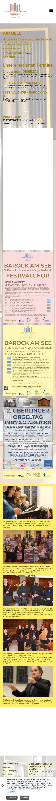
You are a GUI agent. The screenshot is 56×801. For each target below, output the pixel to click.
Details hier (40, 120)
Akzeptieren (11, 798)
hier (31, 54)
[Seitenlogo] (15, 10)
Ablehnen (24, 798)
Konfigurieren (12, 792)
